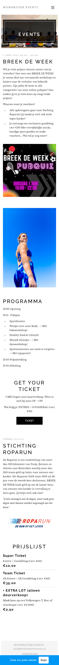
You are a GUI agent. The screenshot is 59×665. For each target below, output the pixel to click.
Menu (52, 7)
